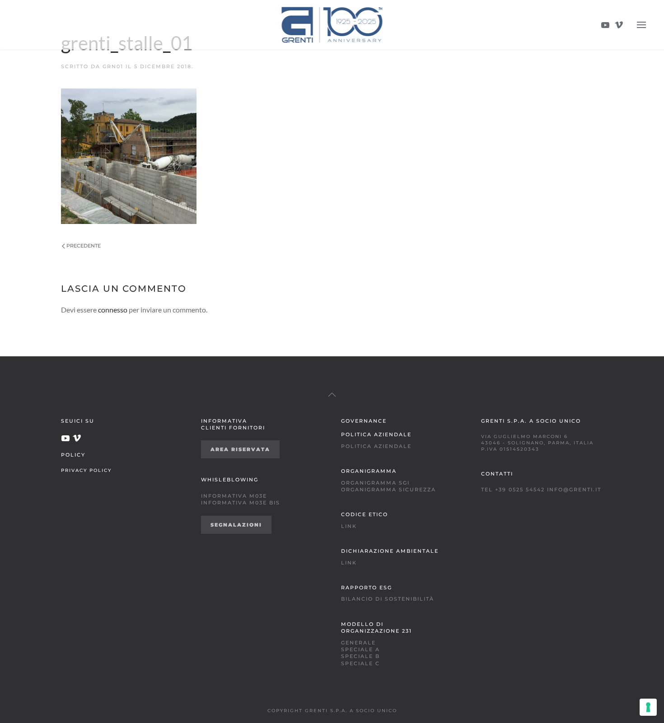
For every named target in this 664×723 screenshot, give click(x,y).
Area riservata (240, 449)
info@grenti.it (574, 489)
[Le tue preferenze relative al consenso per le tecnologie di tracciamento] (648, 707)
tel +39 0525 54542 (513, 489)
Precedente (83, 246)
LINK (349, 526)
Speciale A (360, 649)
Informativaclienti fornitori (233, 424)
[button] (641, 25)
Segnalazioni (236, 525)
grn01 (113, 66)
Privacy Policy (86, 470)
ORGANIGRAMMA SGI (375, 483)
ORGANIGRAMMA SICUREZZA (388, 489)
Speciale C (360, 663)
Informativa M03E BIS (240, 502)
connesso (112, 309)
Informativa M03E (234, 496)
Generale (358, 642)
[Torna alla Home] (332, 25)
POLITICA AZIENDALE (376, 446)
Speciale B (360, 656)
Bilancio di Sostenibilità (387, 599)
